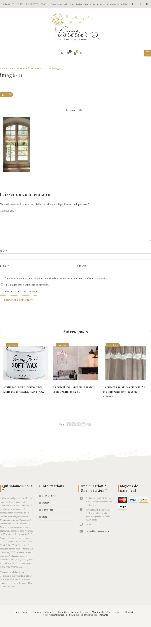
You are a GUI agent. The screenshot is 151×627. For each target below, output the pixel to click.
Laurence (73, 110)
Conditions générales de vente (73, 612)
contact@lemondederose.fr (97, 531)
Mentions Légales (101, 612)
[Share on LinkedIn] (83, 424)
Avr (62, 345)
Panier (20, 4)
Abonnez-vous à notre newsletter (21, 291)
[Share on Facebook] (69, 424)
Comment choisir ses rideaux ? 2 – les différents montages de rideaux (125, 391)
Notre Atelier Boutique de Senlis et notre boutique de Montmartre (75, 615)
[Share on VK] (89, 424)
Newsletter (32, 4)
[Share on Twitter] (74, 424)
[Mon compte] (62, 53)
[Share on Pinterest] (78, 424)
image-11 (11, 75)
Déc (113, 345)
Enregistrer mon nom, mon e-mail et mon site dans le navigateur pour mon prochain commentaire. (56, 278)
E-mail (4, 265)
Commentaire (8, 210)
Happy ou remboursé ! (43, 612)
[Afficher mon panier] (75, 53)
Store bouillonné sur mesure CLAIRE (31, 68)
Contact (117, 612)
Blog (43, 4)
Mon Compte (7, 4)
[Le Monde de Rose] (75, 28)
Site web (81, 265)
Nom (3, 251)
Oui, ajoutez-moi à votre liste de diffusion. (26, 285)
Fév (7, 95)
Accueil (4, 68)
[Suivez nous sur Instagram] (140, 4)
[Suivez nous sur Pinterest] (147, 4)
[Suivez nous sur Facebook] (132, 4)
